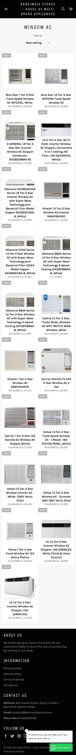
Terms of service (14, 679)
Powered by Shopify (14, 751)
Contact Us (11, 685)
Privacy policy (12, 668)
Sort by (38, 36)
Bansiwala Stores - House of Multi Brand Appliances (38, 9)
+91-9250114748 (26, 718)
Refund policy (12, 673)
